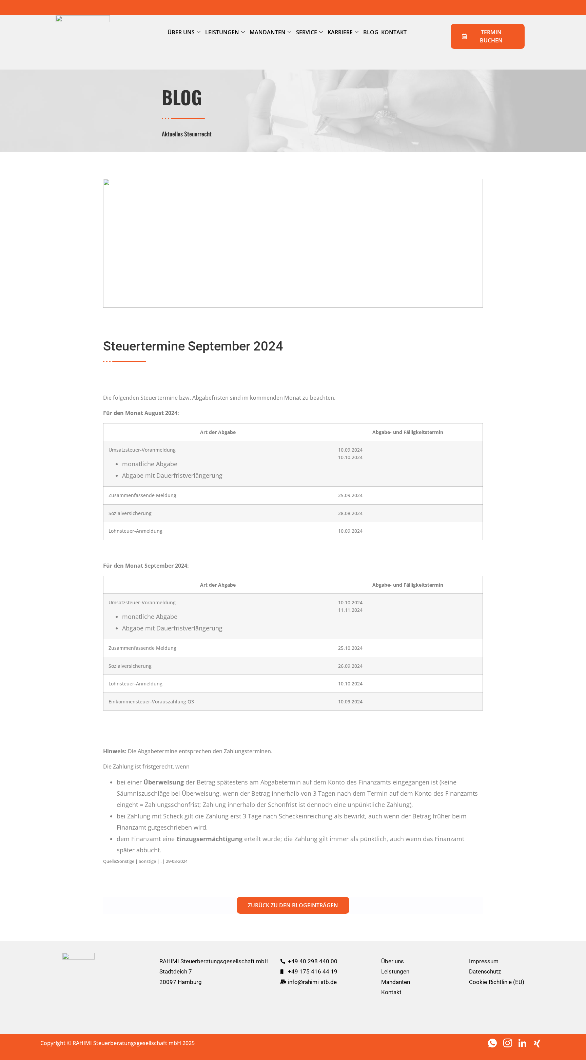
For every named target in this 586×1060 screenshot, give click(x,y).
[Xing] (539, 1043)
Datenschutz (485, 971)
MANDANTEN (268, 32)
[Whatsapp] (493, 1043)
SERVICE (306, 32)
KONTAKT (394, 32)
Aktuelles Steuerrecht (187, 133)
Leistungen (395, 971)
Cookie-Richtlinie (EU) (496, 982)
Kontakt (391, 992)
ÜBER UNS (181, 32)
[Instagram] (508, 1043)
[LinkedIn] (524, 1043)
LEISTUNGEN (222, 32)
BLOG (370, 32)
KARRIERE (340, 32)
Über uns (392, 961)
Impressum (484, 961)
